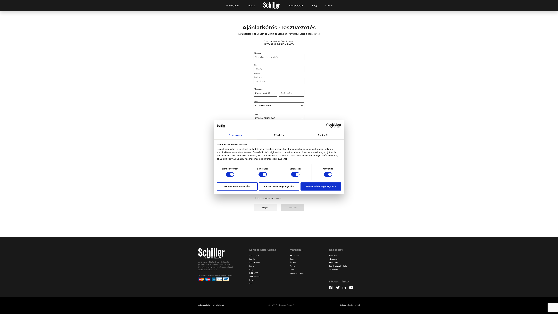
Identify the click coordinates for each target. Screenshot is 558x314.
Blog (314, 6)
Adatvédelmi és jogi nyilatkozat (211, 305)
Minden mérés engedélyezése (321, 186)
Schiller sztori (254, 276)
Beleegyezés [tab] (235, 135)
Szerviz (251, 6)
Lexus (292, 269)
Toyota (292, 266)
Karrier (328, 6)
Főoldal (271, 5)
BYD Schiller (294, 255)
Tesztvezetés (333, 269)
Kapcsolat (333, 255)
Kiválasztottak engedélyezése (279, 186)
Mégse (265, 208)
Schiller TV (253, 273)
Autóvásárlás (232, 6)
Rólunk (252, 280)
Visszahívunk (334, 259)
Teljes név (257, 53)
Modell (256, 114)
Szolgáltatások (296, 6)
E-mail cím (258, 77)
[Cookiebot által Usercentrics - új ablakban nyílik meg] (328, 125)
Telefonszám (258, 89)
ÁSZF (251, 283)
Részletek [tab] (279, 135)
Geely (292, 259)
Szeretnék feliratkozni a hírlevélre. (269, 198)
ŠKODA (293, 262)
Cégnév (256, 65)
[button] (265, 93)
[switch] (263, 174)
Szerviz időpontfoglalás (338, 266)
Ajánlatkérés (333, 262)
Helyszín (257, 101)
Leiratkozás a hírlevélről (350, 305)
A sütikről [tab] (323, 135)
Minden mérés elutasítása (237, 186)
